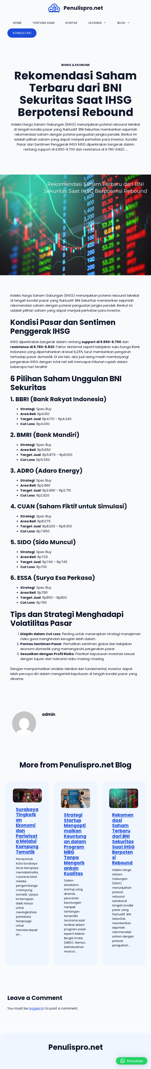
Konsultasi (22, 33)
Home (17, 23)
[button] (131, 1061)
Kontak (71, 23)
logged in (36, 1008)
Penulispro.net (83, 8)
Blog (121, 23)
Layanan (94, 23)
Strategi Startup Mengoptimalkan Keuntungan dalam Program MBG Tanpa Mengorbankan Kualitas (75, 844)
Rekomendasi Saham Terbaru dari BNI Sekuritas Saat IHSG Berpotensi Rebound (123, 839)
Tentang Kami (43, 23)
